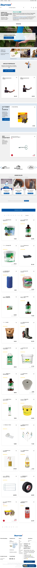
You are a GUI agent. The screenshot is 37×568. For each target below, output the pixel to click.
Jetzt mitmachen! (29, 561)
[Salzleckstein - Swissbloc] (27, 385)
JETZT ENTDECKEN (9, 70)
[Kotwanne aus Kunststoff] (27, 256)
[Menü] (1, 7)
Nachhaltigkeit (21, 550)
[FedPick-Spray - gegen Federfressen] (9, 410)
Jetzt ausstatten (8, 119)
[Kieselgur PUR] (7, 246)
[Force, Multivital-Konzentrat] (9, 513)
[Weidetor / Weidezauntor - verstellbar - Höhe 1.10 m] (9, 487)
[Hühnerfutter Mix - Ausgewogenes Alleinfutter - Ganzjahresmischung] (9, 359)
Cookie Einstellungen (22, 553)
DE (35, 0)
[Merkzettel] (31, 7)
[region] (18, 88)
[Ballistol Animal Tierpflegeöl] (27, 462)
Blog (19, 542)
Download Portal (21, 552)
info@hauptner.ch (16, 17)
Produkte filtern (19, 210)
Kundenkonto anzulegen (22, 16)
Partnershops (20, 543)
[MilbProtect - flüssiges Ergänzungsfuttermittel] (9, 385)
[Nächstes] (36, 36)
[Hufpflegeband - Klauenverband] (27, 487)
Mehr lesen (6, 193)
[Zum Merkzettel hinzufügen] (16, 77)
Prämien (20, 551)
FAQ (19, 540)
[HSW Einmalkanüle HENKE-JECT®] (27, 436)
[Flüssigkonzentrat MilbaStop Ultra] (27, 513)
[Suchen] (24, 7)
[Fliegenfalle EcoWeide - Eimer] (27, 410)
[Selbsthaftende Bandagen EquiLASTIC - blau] (9, 282)
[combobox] (15, 7)
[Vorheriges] (0, 36)
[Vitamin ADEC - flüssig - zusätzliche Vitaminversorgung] (27, 308)
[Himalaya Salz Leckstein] (27, 282)
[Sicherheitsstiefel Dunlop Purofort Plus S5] (27, 333)
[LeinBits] (7, 323)
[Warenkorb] (35, 7)
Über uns (20, 541)
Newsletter (20, 544)
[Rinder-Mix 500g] (16, 108)
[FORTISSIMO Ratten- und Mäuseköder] (9, 308)
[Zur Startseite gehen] (6, 5)
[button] (1, 168)
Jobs (19, 549)
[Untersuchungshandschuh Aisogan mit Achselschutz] (27, 88)
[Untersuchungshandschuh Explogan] (10, 88)
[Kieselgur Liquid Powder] (27, 359)
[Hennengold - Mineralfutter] (27, 231)
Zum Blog (26, 200)
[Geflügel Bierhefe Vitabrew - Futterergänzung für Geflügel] (9, 231)
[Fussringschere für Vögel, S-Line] (23, 147)
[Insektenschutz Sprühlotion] (9, 462)
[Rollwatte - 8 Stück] (7, 426)
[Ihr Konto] (34, 7)
